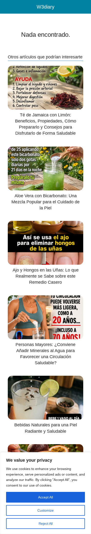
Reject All (46, 523)
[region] (45, 493)
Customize (45, 510)
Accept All (45, 497)
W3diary (45, 6)
